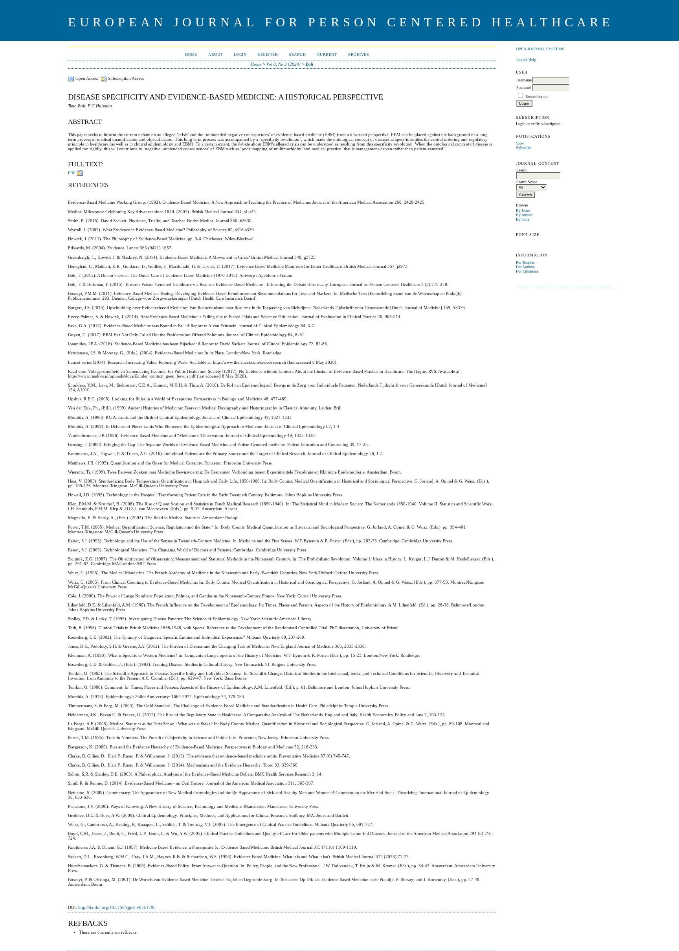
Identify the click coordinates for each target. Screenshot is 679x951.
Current (327, 54)
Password (523, 87)
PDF (71, 173)
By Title (522, 219)
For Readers (525, 262)
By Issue (523, 210)
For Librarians (527, 271)
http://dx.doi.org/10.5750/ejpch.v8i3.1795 (117, 907)
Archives (358, 54)
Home (191, 54)
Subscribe (523, 148)
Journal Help (526, 59)
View (520, 143)
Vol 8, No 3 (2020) (283, 64)
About (215, 54)
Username (524, 80)
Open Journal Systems (540, 49)
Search (297, 54)
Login (240, 54)
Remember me (536, 96)
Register (267, 54)
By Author (524, 215)
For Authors (525, 267)
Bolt (309, 64)
